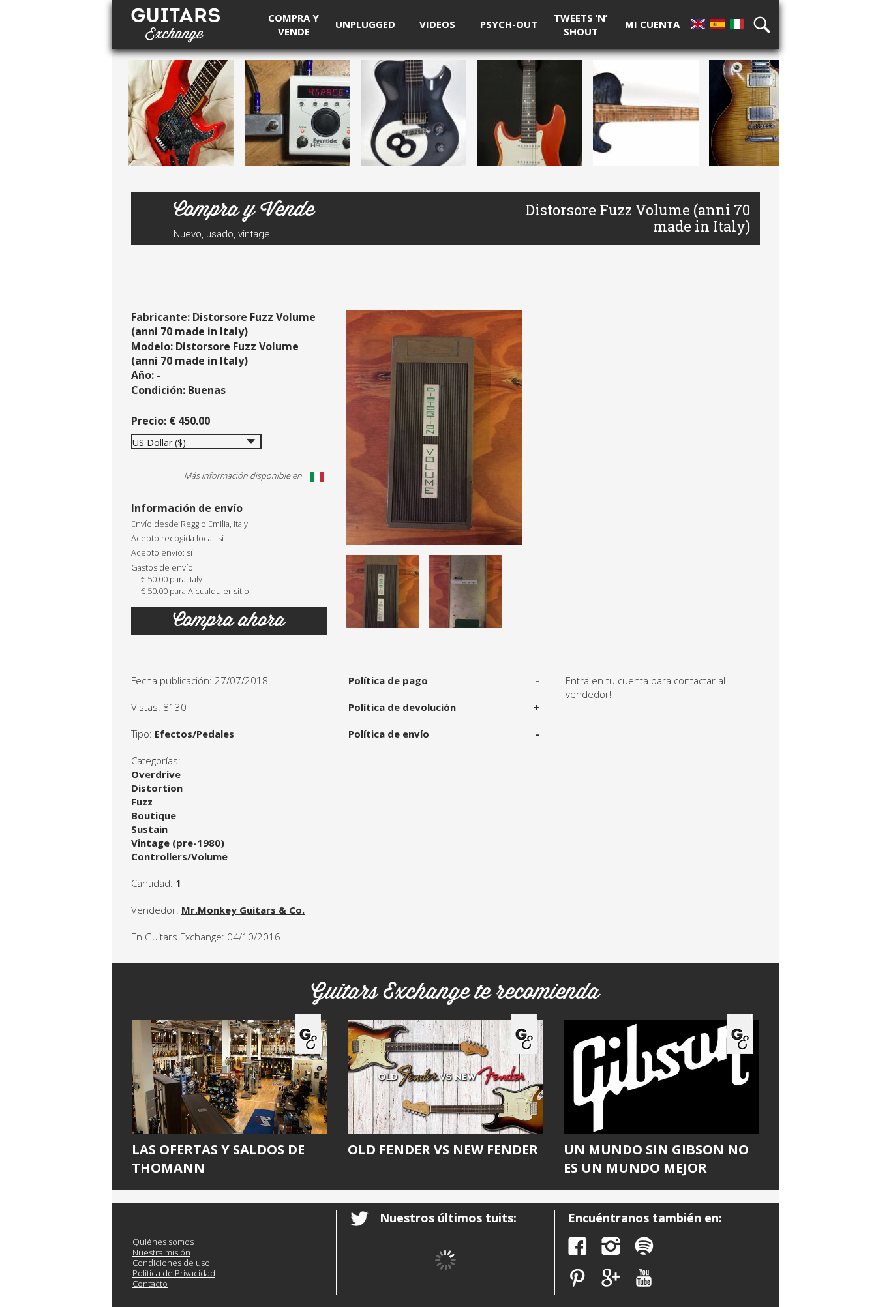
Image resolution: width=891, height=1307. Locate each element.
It (737, 24)
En (698, 24)
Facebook (577, 1246)
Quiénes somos (163, 1242)
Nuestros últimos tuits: (448, 1217)
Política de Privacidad (173, 1273)
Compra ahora (229, 620)
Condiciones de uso (171, 1263)
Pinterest (577, 1278)
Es (717, 24)
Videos (437, 24)
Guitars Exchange (175, 21)
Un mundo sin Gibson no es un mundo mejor (656, 1159)
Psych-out (508, 24)
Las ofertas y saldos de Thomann (218, 1159)
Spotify (644, 1246)
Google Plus (610, 1278)
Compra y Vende (244, 209)
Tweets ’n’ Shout (580, 24)
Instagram (610, 1246)
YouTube (644, 1278)
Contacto (150, 1283)
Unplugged (365, 24)
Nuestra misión (161, 1252)
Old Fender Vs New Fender (443, 1149)
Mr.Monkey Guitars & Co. (243, 909)
